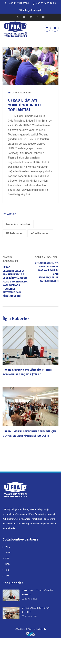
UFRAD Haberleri (21, 92)
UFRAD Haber (14, 233)
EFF (7, 558)
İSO (7, 570)
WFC (7, 547)
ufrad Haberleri (40, 233)
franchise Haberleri (18, 224)
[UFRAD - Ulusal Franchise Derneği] (15, 29)
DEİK (7, 564)
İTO (7, 575)
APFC (8, 552)
